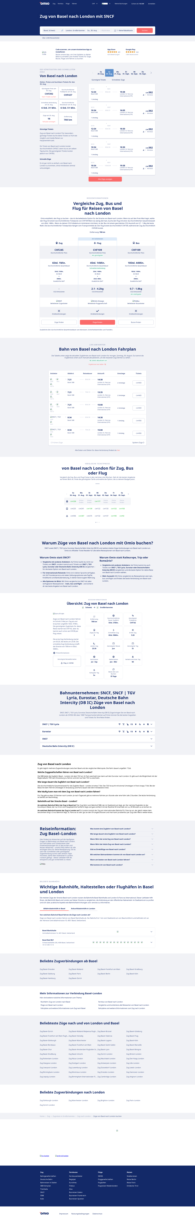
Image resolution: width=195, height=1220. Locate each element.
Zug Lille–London (132, 1063)
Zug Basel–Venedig (76, 1036)
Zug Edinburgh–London (49, 1100)
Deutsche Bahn (46, 1179)
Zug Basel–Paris (75, 974)
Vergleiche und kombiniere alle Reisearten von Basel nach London (123, 1005)
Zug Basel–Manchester (77, 1040)
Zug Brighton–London (106, 1100)
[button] (93, 30)
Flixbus (72, 1186)
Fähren (74, 4)
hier (118, 450)
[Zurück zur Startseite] (46, 3)
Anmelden (151, 4)
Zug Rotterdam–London (49, 1058)
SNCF (42, 1192)
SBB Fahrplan (45, 1186)
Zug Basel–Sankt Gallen (106, 1045)
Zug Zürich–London (105, 1054)
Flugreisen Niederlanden (108, 1186)
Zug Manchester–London (78, 1100)
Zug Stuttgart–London (77, 1063)
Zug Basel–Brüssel (104, 1031)
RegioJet (72, 1179)
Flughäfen (102, 1182)
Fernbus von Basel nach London (110, 1002)
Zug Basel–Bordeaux (47, 1045)
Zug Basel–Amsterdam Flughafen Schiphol (85, 1049)
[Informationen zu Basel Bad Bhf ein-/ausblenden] (151, 942)
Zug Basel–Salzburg (47, 974)
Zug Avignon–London (134, 1077)
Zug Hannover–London (135, 1072)
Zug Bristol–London (133, 1054)
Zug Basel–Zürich (75, 978)
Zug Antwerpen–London (107, 1063)
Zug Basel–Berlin (104, 974)
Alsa (70, 1189)
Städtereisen (132, 1176)
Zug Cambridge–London (107, 1077)
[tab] (99, 79)
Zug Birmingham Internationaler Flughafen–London (88, 1077)
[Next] (151, 72)
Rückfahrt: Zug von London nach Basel (55, 1002)
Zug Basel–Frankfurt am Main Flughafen (55, 1036)
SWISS (100, 1176)
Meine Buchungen (121, 3)
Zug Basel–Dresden (47, 969)
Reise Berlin (131, 1179)
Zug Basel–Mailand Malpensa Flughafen (84, 1031)
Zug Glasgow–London (48, 1063)
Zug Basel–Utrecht (76, 1054)
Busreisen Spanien (76, 1199)
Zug (54, 4)
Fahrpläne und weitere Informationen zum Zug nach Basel (63, 1008)
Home (42, 1116)
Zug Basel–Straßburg (134, 969)
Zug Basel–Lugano (105, 1040)
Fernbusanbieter (75, 1176)
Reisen (129, 1172)
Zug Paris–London (133, 1100)
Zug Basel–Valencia (105, 1036)
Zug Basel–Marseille (134, 1045)
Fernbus (60, 4)
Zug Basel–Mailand (76, 969)
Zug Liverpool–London (48, 1067)
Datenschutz (97, 1214)
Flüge (68, 4)
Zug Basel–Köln (132, 974)
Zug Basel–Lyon (103, 1049)
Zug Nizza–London (76, 1058)
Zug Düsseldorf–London (107, 1067)
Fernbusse (73, 1172)
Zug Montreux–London (77, 1072)
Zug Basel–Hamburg (47, 978)
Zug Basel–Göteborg (134, 1031)
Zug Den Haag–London (135, 1058)
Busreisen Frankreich (77, 1195)
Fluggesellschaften (105, 1179)
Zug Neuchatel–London (106, 1058)
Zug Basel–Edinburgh (48, 1040)
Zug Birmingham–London (49, 1072)
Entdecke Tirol (132, 1186)
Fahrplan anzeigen (49, 122)
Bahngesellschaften (48, 1176)
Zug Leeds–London (133, 1067)
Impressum (63, 1214)
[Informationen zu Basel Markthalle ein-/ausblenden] (151, 932)
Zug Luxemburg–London (78, 1067)
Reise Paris (131, 1182)
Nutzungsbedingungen (80, 1214)
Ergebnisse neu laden (96, 364)
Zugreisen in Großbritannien (64, 1116)
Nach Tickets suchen (49, 97)
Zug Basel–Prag (132, 1036)
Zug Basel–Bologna (133, 1049)
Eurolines (73, 1182)
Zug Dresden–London (106, 1072)
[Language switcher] (106, 3)
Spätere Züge (137, 442)
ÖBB (42, 1195)
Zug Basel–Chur (46, 1049)
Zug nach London (84, 1116)
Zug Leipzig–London (47, 1077)
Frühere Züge (57, 442)
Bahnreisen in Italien (48, 1182)
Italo (42, 1199)
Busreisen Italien (75, 1192)
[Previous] (66, 494)
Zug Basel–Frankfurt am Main (109, 969)
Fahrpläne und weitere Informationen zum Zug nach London (121, 1008)
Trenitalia (44, 1189)
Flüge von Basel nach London (52, 1005)
